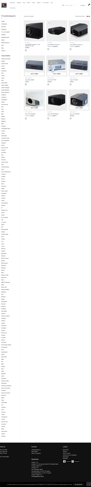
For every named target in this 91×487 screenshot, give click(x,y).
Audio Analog (4, 85)
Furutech (3, 174)
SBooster (3, 373)
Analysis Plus (4, 63)
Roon (2, 368)
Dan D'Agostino (5, 140)
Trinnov (3, 419)
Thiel (2, 409)
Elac (2, 155)
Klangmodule (4, 229)
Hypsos (3, 205)
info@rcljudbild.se (36, 449)
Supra (2, 397)
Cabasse (3, 126)
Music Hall (4, 287)
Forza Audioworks (5, 171)
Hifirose (3, 198)
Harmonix (3, 186)
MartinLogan (4, 263)
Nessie (3, 299)
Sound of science (5, 393)
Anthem (3, 68)
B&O (2, 114)
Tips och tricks (66, 453)
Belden (3, 116)
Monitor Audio (4, 275)
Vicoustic (3, 424)
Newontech (4, 301)
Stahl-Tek (3, 395)
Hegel (2, 188)
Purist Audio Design (6, 344)
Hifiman (3, 195)
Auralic (3, 102)
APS (2, 73)
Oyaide (3, 323)
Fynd (2, 45)
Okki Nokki (4, 311)
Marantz (3, 256)
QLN (2, 349)
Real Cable (4, 356)
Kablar (3, 40)
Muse (2, 284)
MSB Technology (5, 282)
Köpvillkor (65, 458)
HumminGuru (4, 203)
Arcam (3, 75)
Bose (2, 123)
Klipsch (3, 231)
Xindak (3, 433)
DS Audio (3, 152)
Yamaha (3, 436)
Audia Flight (4, 82)
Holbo (2, 200)
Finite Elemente (5, 167)
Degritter (3, 143)
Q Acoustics (4, 347)
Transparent (4, 417)
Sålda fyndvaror (5, 42)
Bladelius (3, 121)
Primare (3, 335)
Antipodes (3, 70)
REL (2, 361)
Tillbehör (3, 34)
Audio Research (5, 90)
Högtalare (3, 29)
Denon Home (4, 147)
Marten (3, 260)
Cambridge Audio (5, 128)
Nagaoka (3, 292)
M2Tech (3, 248)
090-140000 (34, 451)
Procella (3, 337)
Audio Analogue (5, 87)
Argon (2, 78)
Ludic (2, 244)
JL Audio (3, 222)
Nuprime (3, 306)
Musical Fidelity (5, 289)
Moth (2, 280)
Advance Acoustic (5, 58)
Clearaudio (4, 135)
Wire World (4, 431)
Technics (3, 407)
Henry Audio (4, 191)
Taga (2, 400)
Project (3, 340)
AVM (2, 111)
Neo (2, 294)
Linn (2, 241)
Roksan (3, 366)
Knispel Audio (4, 234)
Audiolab (3, 94)
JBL (2, 219)
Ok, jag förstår (78, 484)
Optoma (3, 313)
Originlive (3, 318)
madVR (3, 251)
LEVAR (3, 239)
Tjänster (65, 451)
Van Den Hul (4, 421)
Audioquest (4, 99)
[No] (89, 484)
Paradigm (3, 328)
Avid (2, 109)
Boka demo (66, 449)
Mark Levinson (5, 258)
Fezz (2, 164)
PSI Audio (3, 342)
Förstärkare (4, 24)
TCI (2, 405)
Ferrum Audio (4, 162)
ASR (2, 80)
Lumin (2, 246)
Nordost (3, 304)
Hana (2, 183)
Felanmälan (65, 456)
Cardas (3, 131)
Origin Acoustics (5, 316)
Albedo (3, 61)
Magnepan (4, 253)
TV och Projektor (5, 32)
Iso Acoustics (4, 217)
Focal (2, 169)
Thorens (3, 412)
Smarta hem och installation (70, 455)
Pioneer (3, 330)
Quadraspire (4, 352)
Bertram (3, 119)
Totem (2, 414)
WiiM (2, 429)
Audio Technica (5, 92)
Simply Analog (5, 381)
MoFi (2, 272)
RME (2, 364)
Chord (2, 133)
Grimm (3, 179)
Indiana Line (4, 210)
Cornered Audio (5, 138)
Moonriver (3, 277)
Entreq (3, 157)
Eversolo (3, 159)
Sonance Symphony (6, 385)
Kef (2, 227)
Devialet (3, 150)
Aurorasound (4, 104)
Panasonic (3, 325)
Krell (2, 236)
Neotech (3, 296)
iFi (1, 207)
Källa (2, 48)
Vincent (3, 426)
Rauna (2, 354)
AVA (2, 106)
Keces (2, 224)
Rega (2, 359)
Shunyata (3, 378)
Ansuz (2, 66)
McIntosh (3, 265)
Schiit (2, 376)
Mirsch (3, 270)
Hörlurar (3, 50)
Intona (2, 215)
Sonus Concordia (5, 388)
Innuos (3, 212)
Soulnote (3, 390)
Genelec (3, 176)
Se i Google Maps (4, 456)
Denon (3, 145)
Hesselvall (3, 193)
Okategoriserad (5, 37)
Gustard (3, 181)
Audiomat (3, 97)
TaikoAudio (4, 402)
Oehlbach (3, 308)
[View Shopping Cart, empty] (88, 5)
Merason (3, 268)
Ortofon (3, 320)
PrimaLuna (4, 332)
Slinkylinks (4, 383)
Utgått (2, 21)
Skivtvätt (3, 26)
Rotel (2, 371)
